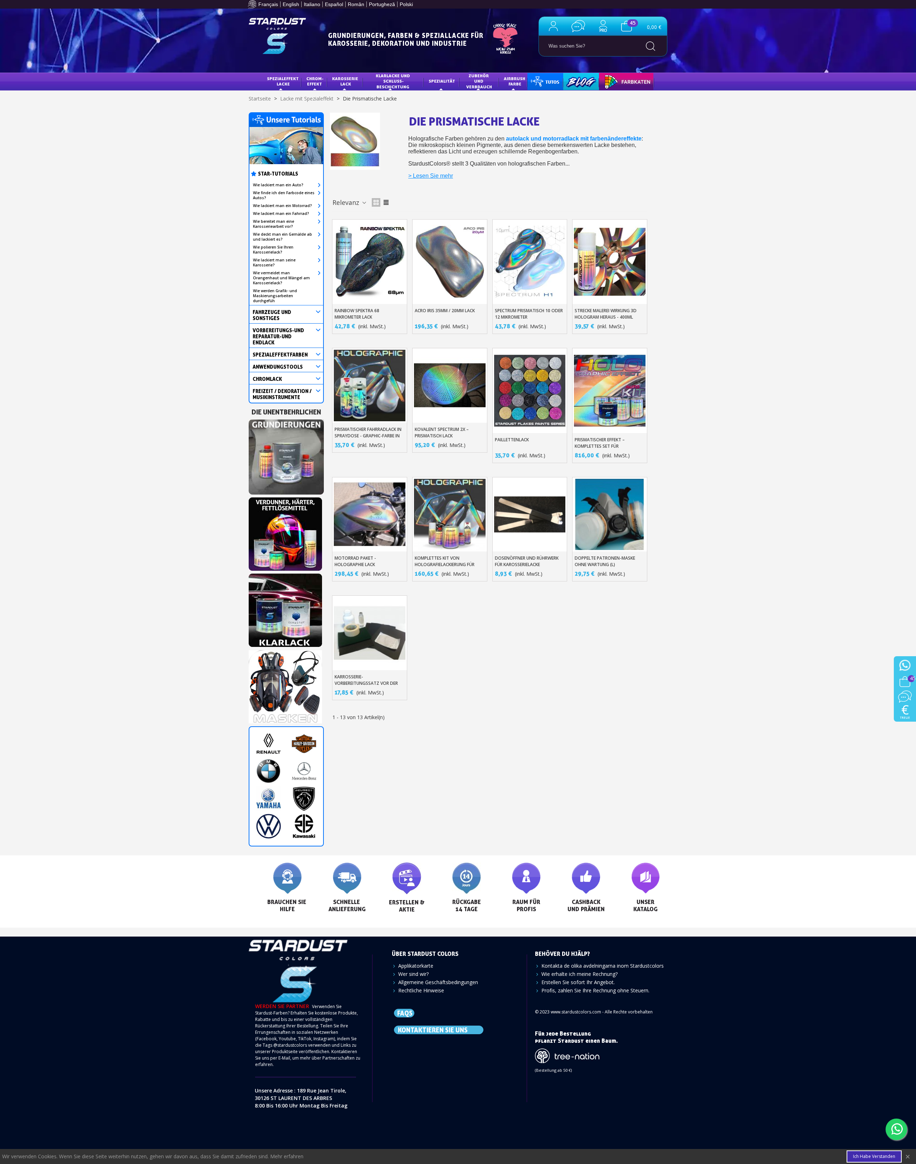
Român (356, 4)
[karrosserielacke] (285, 532)
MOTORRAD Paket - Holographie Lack (355, 561)
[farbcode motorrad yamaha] (268, 798)
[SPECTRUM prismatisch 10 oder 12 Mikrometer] (530, 262)
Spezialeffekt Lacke (283, 81)
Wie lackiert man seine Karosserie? (274, 262)
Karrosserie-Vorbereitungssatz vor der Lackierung (366, 683)
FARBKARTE (616, 81)
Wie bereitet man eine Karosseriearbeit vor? (273, 224)
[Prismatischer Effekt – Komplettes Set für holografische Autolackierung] (609, 390)
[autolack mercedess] (304, 771)
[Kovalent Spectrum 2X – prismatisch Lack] (450, 385)
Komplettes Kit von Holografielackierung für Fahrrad (444, 564)
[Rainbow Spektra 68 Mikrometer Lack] (369, 262)
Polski (406, 4)
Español (334, 4)
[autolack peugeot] (304, 798)
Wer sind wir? (413, 974)
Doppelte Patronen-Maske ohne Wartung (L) (605, 561)
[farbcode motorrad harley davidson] (304, 743)
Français (268, 4)
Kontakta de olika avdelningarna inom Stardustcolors (602, 965)
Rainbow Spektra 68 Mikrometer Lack (357, 314)
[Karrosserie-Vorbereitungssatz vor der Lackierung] (369, 633)
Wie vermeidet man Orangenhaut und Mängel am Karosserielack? (281, 277)
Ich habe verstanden (874, 1156)
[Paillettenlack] (530, 390)
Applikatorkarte (415, 965)
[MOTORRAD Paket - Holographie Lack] (369, 514)
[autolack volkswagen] (268, 826)
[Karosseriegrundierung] (286, 454)
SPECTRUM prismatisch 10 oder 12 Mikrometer (529, 314)
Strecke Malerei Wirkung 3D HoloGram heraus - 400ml (606, 314)
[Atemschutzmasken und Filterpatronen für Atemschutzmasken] (285, 684)
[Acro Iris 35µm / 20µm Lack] (450, 262)
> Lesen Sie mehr (430, 176)
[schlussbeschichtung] (285, 608)
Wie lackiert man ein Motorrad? (282, 205)
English (291, 4)
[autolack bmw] (268, 771)
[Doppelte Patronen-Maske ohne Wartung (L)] (609, 514)
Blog (574, 81)
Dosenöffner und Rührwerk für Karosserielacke (527, 561)
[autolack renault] (268, 743)
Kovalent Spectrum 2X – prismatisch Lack (442, 432)
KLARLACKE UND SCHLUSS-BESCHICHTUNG (393, 81)
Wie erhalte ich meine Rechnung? (579, 974)
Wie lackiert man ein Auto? (278, 184)
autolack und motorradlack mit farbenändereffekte (574, 139)
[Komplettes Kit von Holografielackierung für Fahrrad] (450, 514)
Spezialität (442, 81)
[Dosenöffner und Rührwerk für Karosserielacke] (530, 514)
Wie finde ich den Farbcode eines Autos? (284, 195)
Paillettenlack (512, 440)
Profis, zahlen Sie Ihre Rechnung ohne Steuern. (595, 990)
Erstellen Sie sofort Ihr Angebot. (578, 982)
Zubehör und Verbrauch (479, 81)
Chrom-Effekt (314, 81)
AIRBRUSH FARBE (515, 81)
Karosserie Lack (345, 81)
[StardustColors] (277, 36)
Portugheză (382, 4)
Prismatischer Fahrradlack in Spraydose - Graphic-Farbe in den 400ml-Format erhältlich (368, 435)
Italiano (312, 4)
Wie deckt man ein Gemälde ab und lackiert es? (282, 237)
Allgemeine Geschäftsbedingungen (438, 982)
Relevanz (346, 202)
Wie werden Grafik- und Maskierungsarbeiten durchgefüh (275, 295)
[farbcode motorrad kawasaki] (304, 826)
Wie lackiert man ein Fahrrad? (281, 213)
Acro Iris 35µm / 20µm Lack (445, 311)
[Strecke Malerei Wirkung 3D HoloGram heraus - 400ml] (609, 262)
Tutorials (544, 81)
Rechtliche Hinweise (421, 990)
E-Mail (284, 1058)
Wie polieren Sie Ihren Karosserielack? (273, 250)
